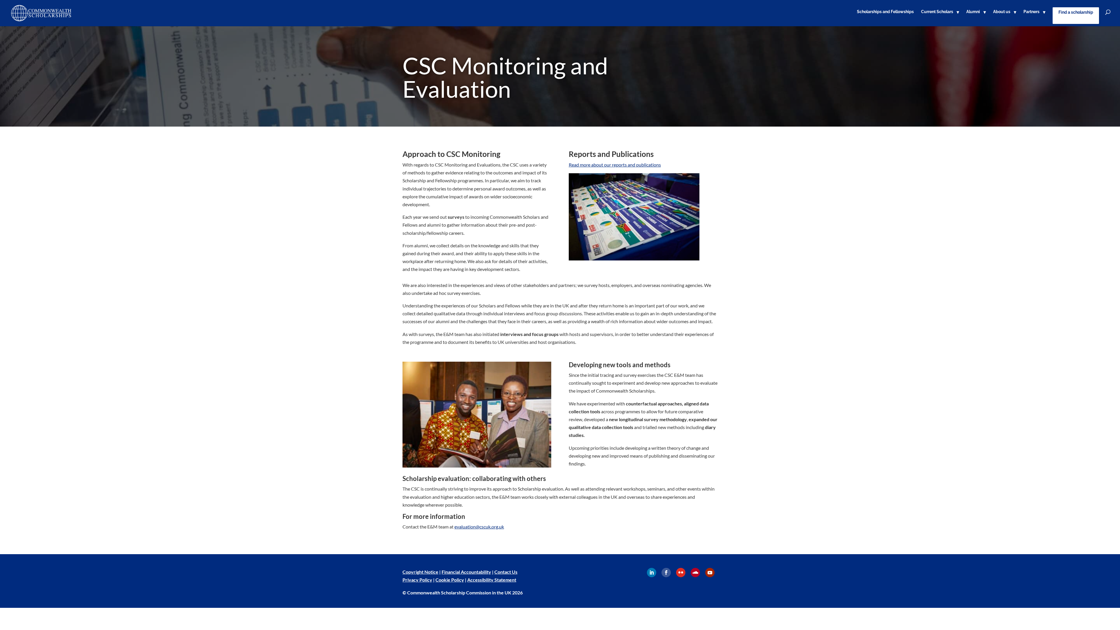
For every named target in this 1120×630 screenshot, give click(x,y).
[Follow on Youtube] (710, 572)
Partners (1031, 12)
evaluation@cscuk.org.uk (479, 526)
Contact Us (505, 572)
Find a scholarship (1075, 12)
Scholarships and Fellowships (885, 12)
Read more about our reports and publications (615, 164)
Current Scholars (937, 12)
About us (1001, 12)
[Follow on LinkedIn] (651, 572)
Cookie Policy (449, 579)
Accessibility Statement (491, 579)
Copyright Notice (420, 572)
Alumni (973, 12)
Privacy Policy (417, 579)
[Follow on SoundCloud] (695, 572)
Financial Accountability (466, 572)
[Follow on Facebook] (666, 572)
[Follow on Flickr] (680, 572)
